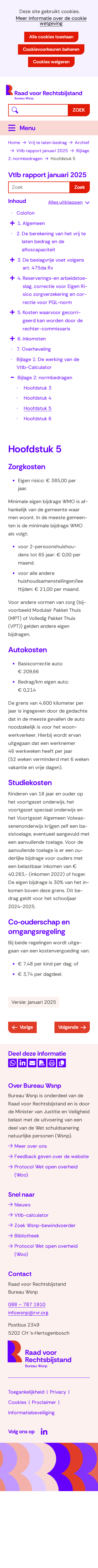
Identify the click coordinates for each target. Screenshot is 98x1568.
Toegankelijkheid (26, 1392)
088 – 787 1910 (26, 1304)
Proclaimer (44, 1402)
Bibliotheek (26, 1236)
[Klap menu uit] (11, 221)
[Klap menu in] (11, 375)
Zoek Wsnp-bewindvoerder (45, 1225)
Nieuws (22, 1205)
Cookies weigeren (51, 62)
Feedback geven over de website (51, 1156)
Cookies (17, 1402)
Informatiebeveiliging (31, 1412)
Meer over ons (30, 1146)
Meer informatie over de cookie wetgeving (51, 21)
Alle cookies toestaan (51, 37)
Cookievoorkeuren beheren (51, 49)
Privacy (58, 1392)
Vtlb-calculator (31, 1215)
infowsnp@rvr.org (28, 1312)
